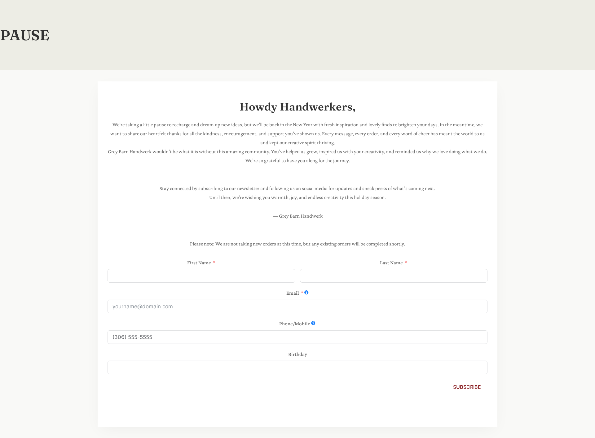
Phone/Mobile (294, 324)
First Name (199, 263)
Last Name (391, 263)
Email (292, 293)
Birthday (297, 354)
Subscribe (467, 387)
